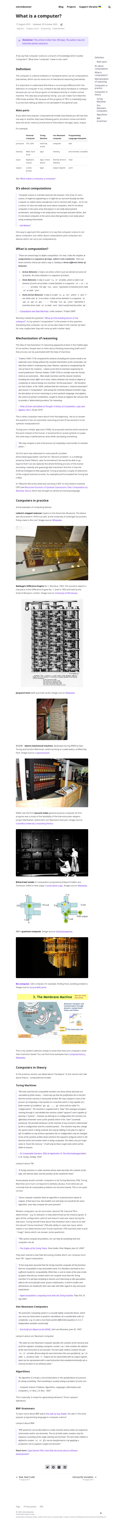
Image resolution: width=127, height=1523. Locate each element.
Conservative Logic (54, 885)
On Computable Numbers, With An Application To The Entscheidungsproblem (53, 1153)
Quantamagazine (64, 931)
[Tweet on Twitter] (47, 1467)
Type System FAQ (36, 1450)
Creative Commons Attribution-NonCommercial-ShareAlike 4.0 (84, 1517)
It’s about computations (101, 67)
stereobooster (24, 6)
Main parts (102, 61)
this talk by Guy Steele (56, 1413)
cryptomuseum (42, 752)
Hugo (26, 1514)
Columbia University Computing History (34, 823)
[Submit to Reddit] (53, 1467)
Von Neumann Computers (102, 108)
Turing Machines (101, 100)
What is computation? (101, 74)
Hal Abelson (25, 225)
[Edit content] (61, 24)
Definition (99, 57)
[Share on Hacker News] (59, 1467)
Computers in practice (101, 86)
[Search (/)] (109, 6)
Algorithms (102, 114)
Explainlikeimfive (58, 29)
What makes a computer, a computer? (38, 178)
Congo (32, 1514)
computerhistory (77, 1054)
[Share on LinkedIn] (64, 1467)
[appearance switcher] (101, 1513)
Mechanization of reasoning (102, 80)
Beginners (20, 29)
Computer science (32, 29)
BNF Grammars (102, 119)
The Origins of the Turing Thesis (33, 1248)
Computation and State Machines (34, 311)
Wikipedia (57, 520)
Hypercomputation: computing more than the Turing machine (46, 1295)
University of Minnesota (66, 593)
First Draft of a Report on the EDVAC (35, 1329)
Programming (46, 29)
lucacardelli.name (38, 987)
